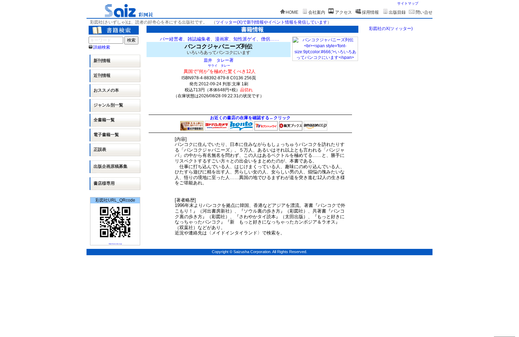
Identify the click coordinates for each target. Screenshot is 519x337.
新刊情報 (102, 60)
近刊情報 (102, 75)
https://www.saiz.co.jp (115, 244)
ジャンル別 (108, 105)
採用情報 (370, 12)
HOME (292, 12)
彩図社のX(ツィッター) (391, 28)
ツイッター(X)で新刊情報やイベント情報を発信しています (271, 22)
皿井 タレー (216, 60)
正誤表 (100, 149)
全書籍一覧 (104, 119)
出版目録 (397, 12)
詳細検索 (101, 47)
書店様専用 (104, 183)
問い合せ (424, 12)
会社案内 (316, 12)
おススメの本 (106, 90)
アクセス (343, 12)
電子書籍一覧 (106, 134)
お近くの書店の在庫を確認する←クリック (250, 117)
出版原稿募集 (110, 166)
